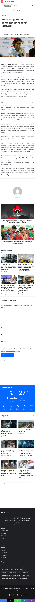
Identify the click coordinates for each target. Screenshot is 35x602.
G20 (19, 572)
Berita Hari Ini (16, 567)
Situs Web (4, 341)
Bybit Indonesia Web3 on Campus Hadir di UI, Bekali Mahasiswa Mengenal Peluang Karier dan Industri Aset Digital (26, 268)
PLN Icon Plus (26, 575)
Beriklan (26, 588)
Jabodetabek (4, 530)
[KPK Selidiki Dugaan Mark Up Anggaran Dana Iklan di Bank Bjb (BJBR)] (9, 444)
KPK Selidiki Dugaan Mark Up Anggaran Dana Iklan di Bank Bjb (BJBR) (8, 451)
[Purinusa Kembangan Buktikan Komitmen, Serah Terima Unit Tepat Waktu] (9, 464)
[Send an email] (7, 34)
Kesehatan (4, 555)
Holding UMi (25, 572)
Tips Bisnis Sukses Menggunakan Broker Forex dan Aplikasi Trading (7, 432)
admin (5, 34)
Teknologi (3, 533)
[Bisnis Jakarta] (10, 6)
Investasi (3, 540)
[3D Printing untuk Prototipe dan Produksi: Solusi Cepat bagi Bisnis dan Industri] (9, 258)
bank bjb (4, 567)
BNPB (16, 569)
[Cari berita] (33, 6)
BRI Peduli (4, 572)
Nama (3, 327)
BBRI (9, 567)
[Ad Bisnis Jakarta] (17, 10)
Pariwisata (4, 552)
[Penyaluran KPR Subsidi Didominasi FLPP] (26, 424)
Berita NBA (23, 567)
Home (4, 15)
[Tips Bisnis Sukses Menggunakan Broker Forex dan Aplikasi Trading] (9, 424)
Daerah (3, 528)
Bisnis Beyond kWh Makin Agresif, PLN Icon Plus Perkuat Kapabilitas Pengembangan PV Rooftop (25, 289)
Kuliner (3, 550)
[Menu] (2, 6)
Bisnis (2, 538)
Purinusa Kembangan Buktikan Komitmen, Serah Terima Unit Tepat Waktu (8, 472)
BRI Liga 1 (26, 569)
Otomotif (3, 557)
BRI (21, 569)
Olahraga (3, 535)
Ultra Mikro (4, 581)
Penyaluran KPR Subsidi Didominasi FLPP (25, 430)
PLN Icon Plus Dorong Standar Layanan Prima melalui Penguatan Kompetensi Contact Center (8, 289)
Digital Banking (12, 572)
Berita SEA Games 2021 (7, 569)
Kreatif (3, 547)
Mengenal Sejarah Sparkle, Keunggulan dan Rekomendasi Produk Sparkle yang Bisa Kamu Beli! (25, 473)
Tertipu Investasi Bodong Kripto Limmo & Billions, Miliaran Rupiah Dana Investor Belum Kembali (26, 452)
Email (3, 334)
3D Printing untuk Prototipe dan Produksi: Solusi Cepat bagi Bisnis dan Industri (8, 267)
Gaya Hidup (4, 545)
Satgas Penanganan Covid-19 (9, 578)
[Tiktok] (25, 595)
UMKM (11, 581)
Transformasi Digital (22, 578)
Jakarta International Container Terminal (11, 575)
